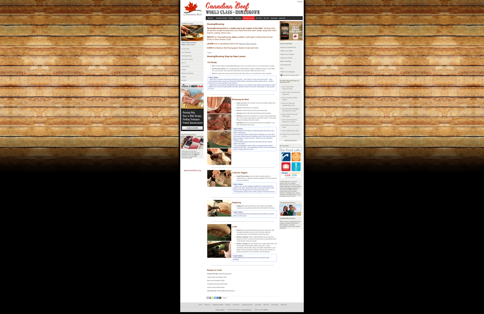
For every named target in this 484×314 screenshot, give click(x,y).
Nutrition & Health (221, 18)
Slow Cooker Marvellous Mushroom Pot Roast (289, 121)
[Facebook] (217, 298)
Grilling (184, 77)
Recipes (231, 18)
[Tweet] (215, 298)
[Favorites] (212, 298)
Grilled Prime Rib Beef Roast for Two (291, 135)
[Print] (210, 298)
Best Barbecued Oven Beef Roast (290, 126)
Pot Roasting (185, 49)
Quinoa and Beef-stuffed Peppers (289, 98)
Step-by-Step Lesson (247, 44)
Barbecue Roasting (187, 73)
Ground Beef (185, 66)
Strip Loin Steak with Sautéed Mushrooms (288, 104)
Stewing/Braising (187, 56)
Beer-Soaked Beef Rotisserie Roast (288, 87)
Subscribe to (291, 75)
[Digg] (220, 298)
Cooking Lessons (248, 18)
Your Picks (258, 18)
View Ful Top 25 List (290, 140)
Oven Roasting (186, 52)
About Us (210, 18)
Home (200, 304)
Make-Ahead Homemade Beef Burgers (290, 115)
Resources (238, 18)
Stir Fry (184, 63)
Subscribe (282, 18)
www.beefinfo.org (246, 309)
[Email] (207, 298)
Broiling (184, 69)
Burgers (184, 80)
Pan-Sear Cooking (187, 59)
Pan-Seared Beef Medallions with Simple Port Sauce (291, 110)
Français (299, 1)
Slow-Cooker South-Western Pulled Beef (291, 93)
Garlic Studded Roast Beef (290, 130)
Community (274, 18)
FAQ (283, 196)
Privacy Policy (220, 309)
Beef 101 (266, 18)
